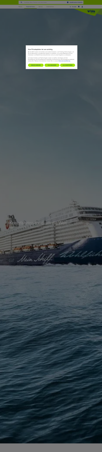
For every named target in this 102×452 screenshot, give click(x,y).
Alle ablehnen (52, 65)
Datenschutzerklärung (64, 61)
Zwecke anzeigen (36, 65)
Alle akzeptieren (67, 65)
